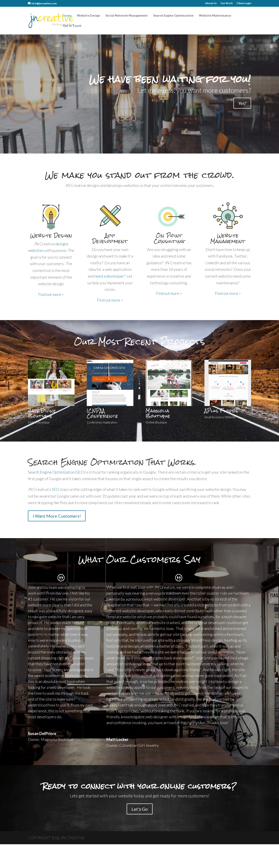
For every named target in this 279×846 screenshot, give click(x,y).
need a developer (109, 276)
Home (67, 15)
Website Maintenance (215, 15)
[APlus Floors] (227, 404)
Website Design (88, 15)
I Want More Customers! (57, 516)
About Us (211, 3)
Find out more (51, 294)
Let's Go (139, 809)
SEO (55, 489)
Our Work (226, 3)
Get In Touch (72, 25)
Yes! (242, 103)
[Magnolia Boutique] (169, 404)
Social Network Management (126, 15)
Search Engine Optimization (173, 15)
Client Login (243, 3)
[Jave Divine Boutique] (51, 404)
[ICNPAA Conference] (110, 404)
